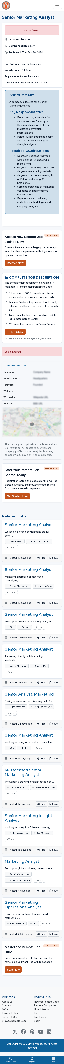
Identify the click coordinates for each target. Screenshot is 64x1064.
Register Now (15, 263)
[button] (53, 557)
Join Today (15, 332)
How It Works (41, 1009)
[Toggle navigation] (57, 5)
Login (37, 1020)
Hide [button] (43, 557)
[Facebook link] (23, 1031)
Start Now (13, 969)
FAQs (5, 1009)
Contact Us (8, 1005)
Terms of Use (10, 1017)
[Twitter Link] (15, 1031)
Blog (36, 1013)
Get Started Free (17, 496)
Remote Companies (45, 1005)
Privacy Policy (10, 1013)
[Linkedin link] (49, 1031)
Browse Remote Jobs (14, 1020)
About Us (7, 1001)
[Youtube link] (40, 1031)
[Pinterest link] (32, 1031)
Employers (40, 1017)
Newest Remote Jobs (46, 1001)
